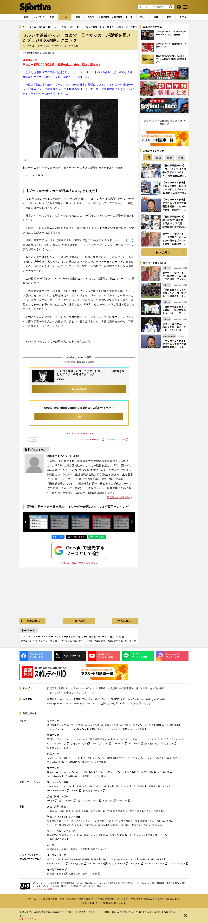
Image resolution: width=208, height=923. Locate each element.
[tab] (52, 17)
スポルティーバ (96, 439)
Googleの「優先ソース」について (77, 562)
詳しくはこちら (28, 918)
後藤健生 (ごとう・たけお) (62, 455)
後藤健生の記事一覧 (118, 497)
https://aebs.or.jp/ (42, 889)
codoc (122, 439)
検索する (170, 7)
